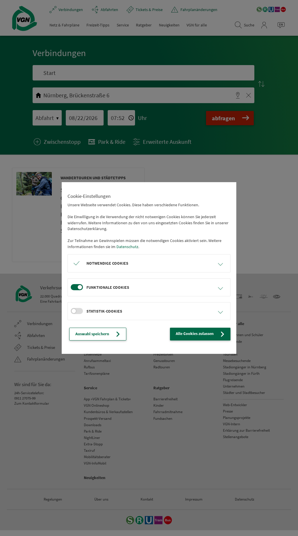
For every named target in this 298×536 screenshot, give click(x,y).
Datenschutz (127, 246)
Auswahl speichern (92, 333)
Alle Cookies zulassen (195, 333)
